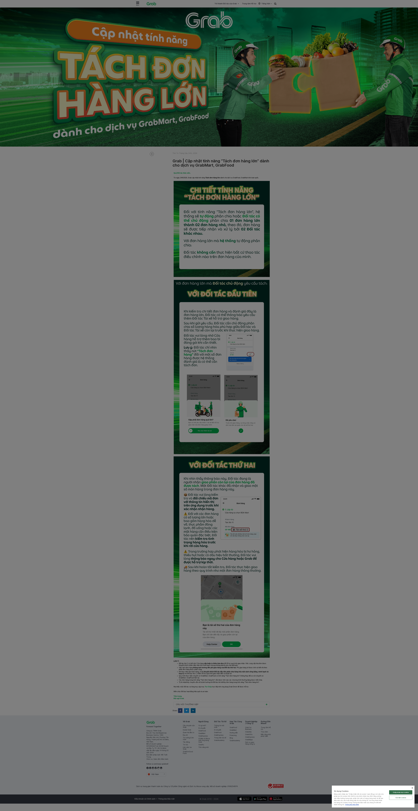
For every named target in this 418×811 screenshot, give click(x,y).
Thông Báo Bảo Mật (352, 804)
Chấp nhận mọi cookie (401, 792)
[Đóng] (412, 788)
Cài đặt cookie (400, 797)
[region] (373, 797)
